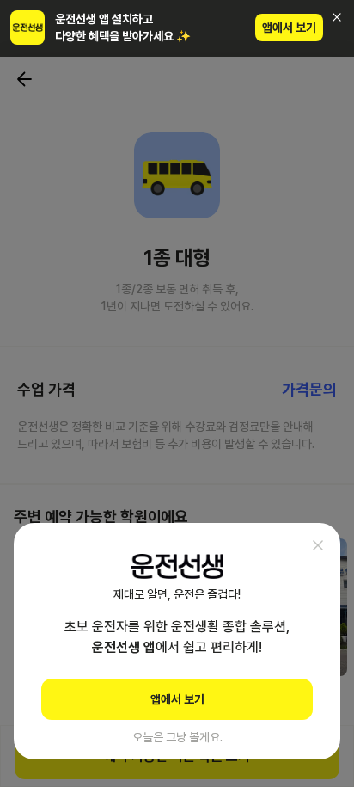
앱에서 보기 (289, 27)
